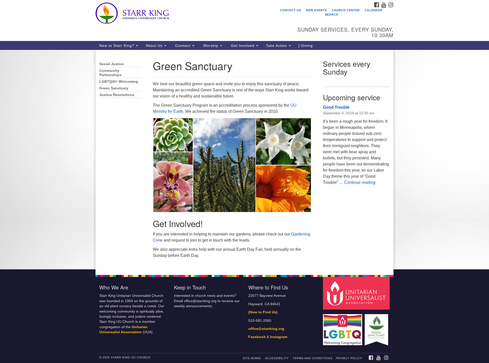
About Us (155, 46)
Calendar (374, 10)
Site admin (252, 358)
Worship (211, 46)
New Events (316, 10)
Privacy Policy (349, 358)
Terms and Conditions (312, 358)
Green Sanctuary (113, 88)
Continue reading (359, 182)
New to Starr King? (117, 46)
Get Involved (243, 46)
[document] (244, 159)
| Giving (305, 46)
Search (331, 14)
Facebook (257, 337)
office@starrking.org (266, 329)
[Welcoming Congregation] (343, 327)
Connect (183, 46)
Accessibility (277, 358)
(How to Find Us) (263, 312)
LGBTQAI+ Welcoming (118, 81)
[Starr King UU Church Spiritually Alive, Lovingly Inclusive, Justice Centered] (182, 14)
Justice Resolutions (116, 95)
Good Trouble (336, 107)
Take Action (277, 46)
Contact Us (290, 10)
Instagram (278, 337)
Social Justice (111, 64)
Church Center (346, 10)
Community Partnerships (110, 73)
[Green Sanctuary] (377, 327)
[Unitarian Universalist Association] (357, 293)
